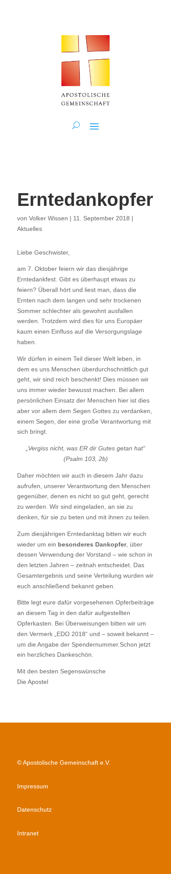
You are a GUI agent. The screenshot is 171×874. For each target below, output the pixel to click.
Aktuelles (29, 228)
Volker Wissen (48, 218)
